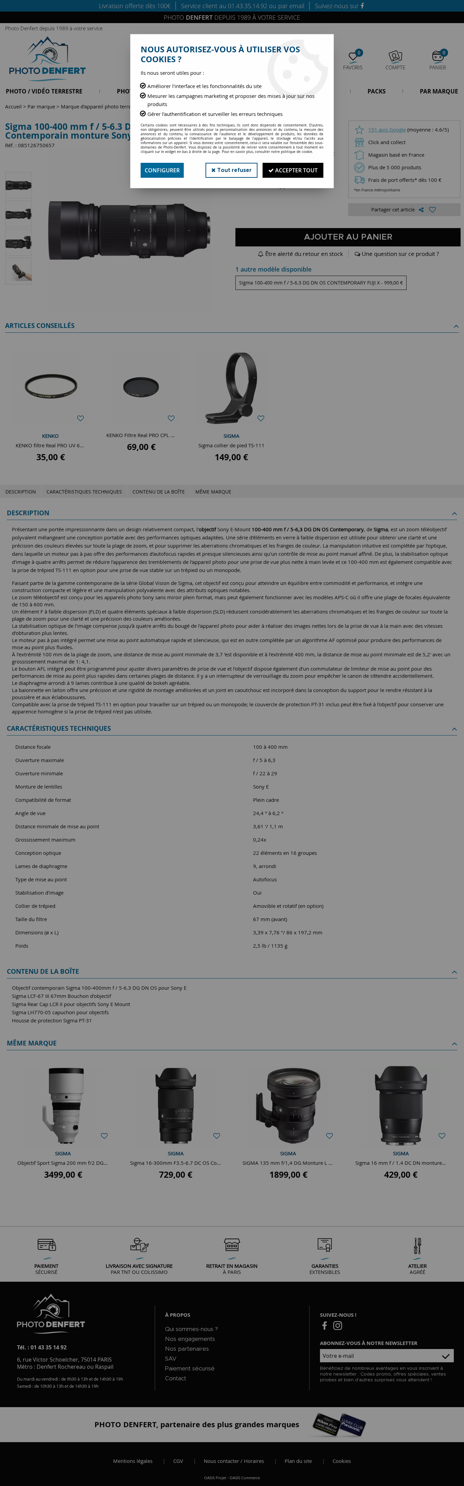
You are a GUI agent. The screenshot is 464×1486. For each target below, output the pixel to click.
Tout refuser (234, 170)
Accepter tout (296, 170)
